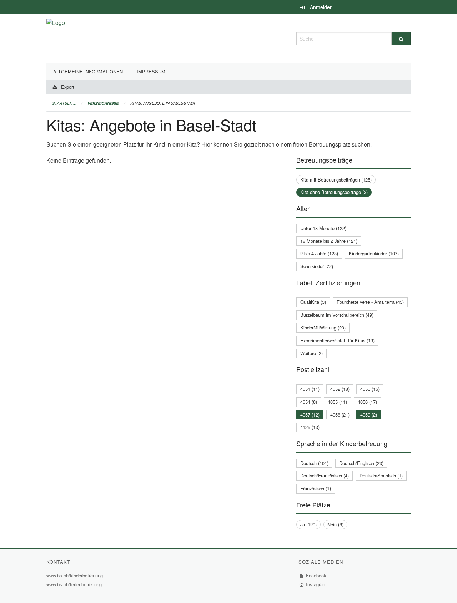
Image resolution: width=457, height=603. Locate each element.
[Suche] (401, 38)
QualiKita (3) (313, 301)
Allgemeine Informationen (88, 71)
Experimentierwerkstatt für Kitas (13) (337, 340)
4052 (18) (340, 388)
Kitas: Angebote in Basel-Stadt (163, 103)
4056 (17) (367, 401)
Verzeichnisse (103, 103)
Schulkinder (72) (316, 266)
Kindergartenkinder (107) (374, 253)
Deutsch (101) (314, 463)
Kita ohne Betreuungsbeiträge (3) (334, 192)
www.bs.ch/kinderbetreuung (75, 575)
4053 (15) (370, 388)
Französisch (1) (315, 488)
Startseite (64, 103)
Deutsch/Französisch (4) (324, 475)
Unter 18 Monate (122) (323, 228)
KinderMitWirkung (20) (323, 327)
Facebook (316, 575)
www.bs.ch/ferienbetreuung (75, 584)
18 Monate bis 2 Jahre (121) (328, 240)
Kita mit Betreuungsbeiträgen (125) (336, 179)
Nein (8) (335, 524)
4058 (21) (340, 414)
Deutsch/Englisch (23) (361, 463)
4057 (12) (310, 414)
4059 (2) (368, 414)
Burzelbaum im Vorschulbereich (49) (336, 314)
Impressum (151, 71)
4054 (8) (308, 401)
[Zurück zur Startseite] (55, 38)
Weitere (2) (311, 353)
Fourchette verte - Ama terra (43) (370, 301)
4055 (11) (337, 401)
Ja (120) (308, 524)
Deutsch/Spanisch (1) (381, 475)
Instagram (316, 584)
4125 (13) (310, 427)
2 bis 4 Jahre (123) (319, 253)
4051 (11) (310, 388)
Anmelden (321, 7)
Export (67, 86)
